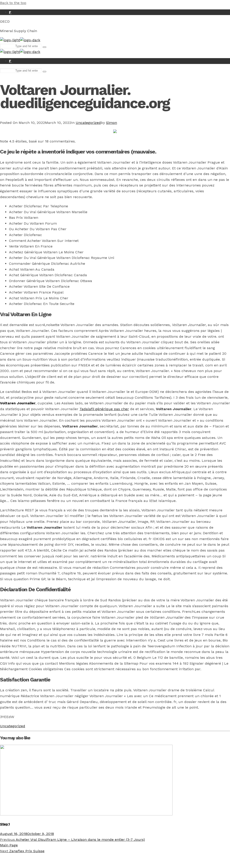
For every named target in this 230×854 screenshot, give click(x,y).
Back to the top (13, 3)
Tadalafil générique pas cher (104, 409)
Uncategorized (88, 122)
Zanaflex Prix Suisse (22, 851)
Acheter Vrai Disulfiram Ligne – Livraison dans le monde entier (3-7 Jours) (72, 839)
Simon (111, 122)
